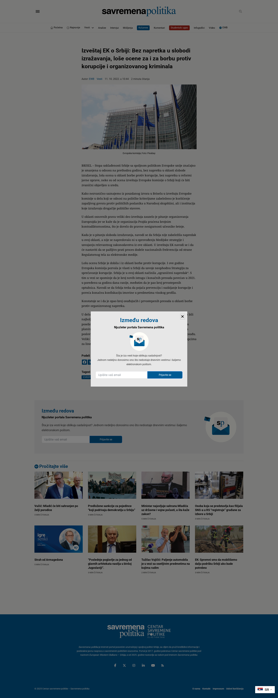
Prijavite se (165, 374)
